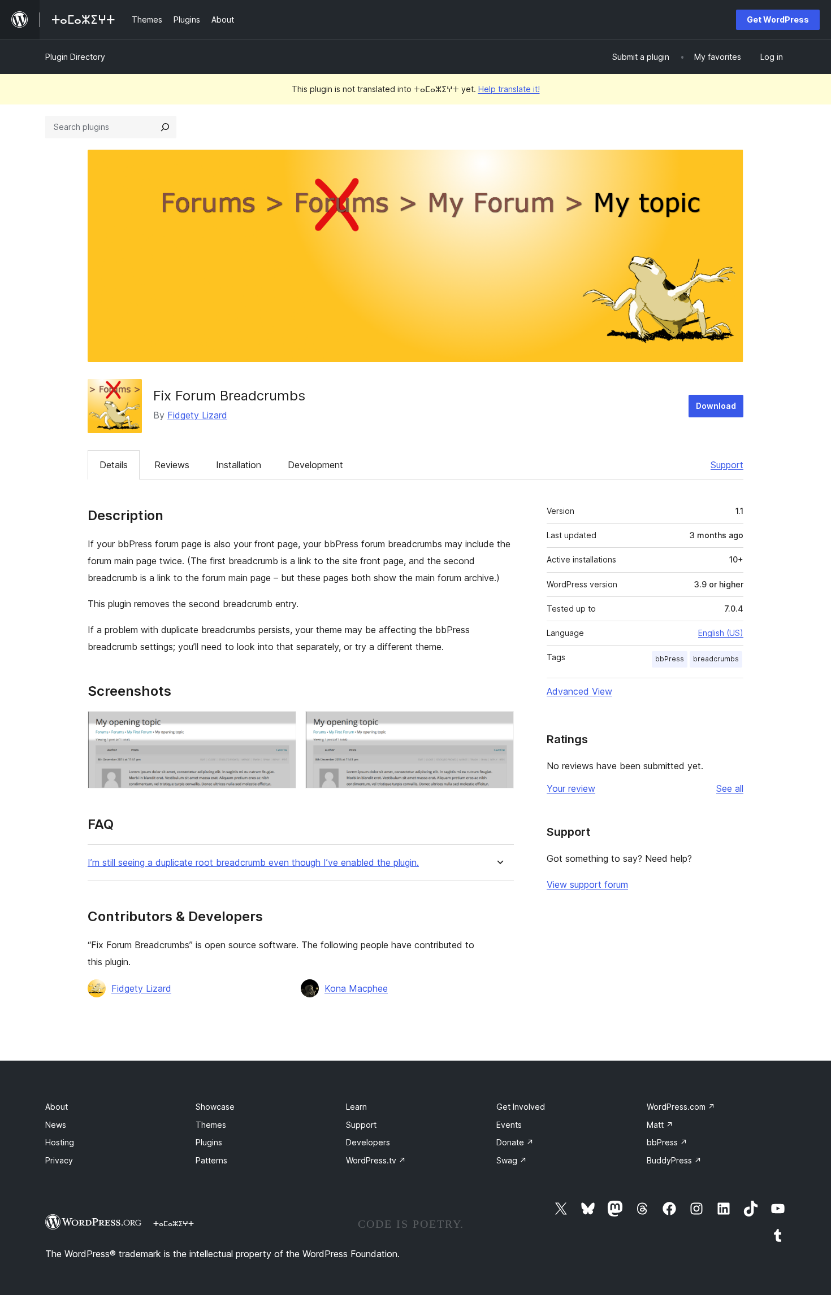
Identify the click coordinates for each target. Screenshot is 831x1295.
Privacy (59, 1160)
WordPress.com (681, 1106)
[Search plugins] (165, 127)
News (55, 1125)
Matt (660, 1125)
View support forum (587, 884)
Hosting (59, 1142)
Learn (356, 1106)
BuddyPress (674, 1160)
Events (509, 1125)
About (56, 1106)
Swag (511, 1160)
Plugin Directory (75, 57)
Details (113, 464)
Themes (211, 1125)
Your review (571, 788)
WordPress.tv (376, 1160)
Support (727, 464)
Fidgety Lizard (197, 415)
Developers (368, 1142)
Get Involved (520, 1106)
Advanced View (579, 691)
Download (716, 406)
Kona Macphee (356, 988)
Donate (515, 1142)
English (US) (720, 633)
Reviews (171, 464)
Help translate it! (509, 89)
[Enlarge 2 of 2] (498, 726)
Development (315, 464)
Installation (238, 464)
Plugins (209, 1142)
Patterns (211, 1160)
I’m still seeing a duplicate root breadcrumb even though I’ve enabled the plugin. (253, 862)
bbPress (669, 659)
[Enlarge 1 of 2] (281, 726)
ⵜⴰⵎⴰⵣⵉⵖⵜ (173, 1223)
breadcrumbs (716, 659)
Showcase (215, 1106)
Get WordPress (778, 19)
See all (729, 788)
